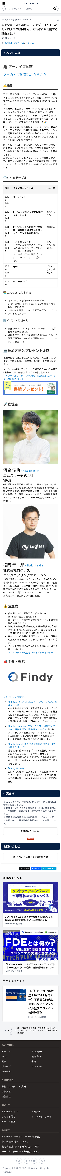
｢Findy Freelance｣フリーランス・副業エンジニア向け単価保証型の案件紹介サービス (32, 727)
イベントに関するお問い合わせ (32, 856)
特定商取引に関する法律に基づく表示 (20, 1146)
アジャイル (19, 42)
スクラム (29, 42)
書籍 (33, 1061)
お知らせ (35, 1111)
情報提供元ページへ (30, 831)
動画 (4, 1061)
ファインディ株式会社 (14, 696)
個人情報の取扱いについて (15, 1141)
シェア (37, 868)
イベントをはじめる (41, 1116)
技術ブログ (36, 1056)
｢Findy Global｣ (16, 768)
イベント (11, 1030)
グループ (6, 1066)
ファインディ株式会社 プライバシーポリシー (30, 652)
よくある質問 (8, 1116)
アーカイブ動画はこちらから (25, 74)
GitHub (9, 42)
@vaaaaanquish (30, 470)
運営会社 (6, 1096)
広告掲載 (6, 1091)
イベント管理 (8, 1121)
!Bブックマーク (49, 868)
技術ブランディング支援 (14, 1086)
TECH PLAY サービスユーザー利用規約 (21, 1136)
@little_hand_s (34, 565)
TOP (4, 1030)
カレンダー (36, 1051)
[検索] (54, 9)
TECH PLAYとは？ (11, 1111)
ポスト (26, 868)
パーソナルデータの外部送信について (20, 1151)
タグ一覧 (6, 1071)
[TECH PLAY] (32, 3)
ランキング (36, 1066)
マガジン (6, 1056)
